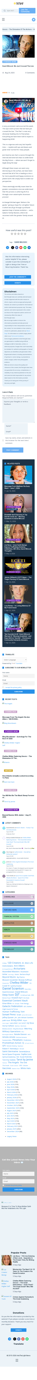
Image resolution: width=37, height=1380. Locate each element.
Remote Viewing (12, 1046)
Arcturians (19, 968)
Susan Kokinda (26, 1057)
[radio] (11, 234)
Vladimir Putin (16, 1068)
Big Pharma (21, 977)
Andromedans (7, 966)
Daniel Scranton (13, 988)
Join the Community (17, 277)
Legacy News (12, 1136)
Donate (18, 283)
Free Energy (24, 1003)
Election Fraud (6, 998)
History (8, 771)
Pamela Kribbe (7, 1040)
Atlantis (17, 974)
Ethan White (7, 1003)
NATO (29, 1034)
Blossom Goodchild (10, 980)
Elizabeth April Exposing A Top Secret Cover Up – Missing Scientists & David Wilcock (15, 517)
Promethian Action (11, 1043)
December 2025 (13, 1100)
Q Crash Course (29, 1043)
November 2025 (13, 1103)
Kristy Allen (16, 1020)
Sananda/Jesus (24, 1051)
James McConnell (27, 1015)
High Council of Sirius (10, 1009)
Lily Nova (30, 1023)
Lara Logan (5, 1023)
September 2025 (13, 1108)
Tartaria (4, 1063)
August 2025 (11, 1110)
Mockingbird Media (7, 1034)
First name (5, 672)
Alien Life (29, 963)
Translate (18, 663)
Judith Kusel (6, 1020)
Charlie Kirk (5, 983)
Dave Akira (28, 989)
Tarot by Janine (24, 1059)
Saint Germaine (10, 1051)
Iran (23, 1011)
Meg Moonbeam (18, 1029)
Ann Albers (19, 965)
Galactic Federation (12, 1006)
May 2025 (10, 1118)
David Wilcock (21, 242)
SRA (17, 1057)
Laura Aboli (13, 1023)
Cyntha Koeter (16, 986)
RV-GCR (22, 1049)
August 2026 (11, 1079)
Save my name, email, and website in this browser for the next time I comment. (18, 440)
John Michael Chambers (25, 1017)
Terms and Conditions (17, 336)
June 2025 (10, 1116)
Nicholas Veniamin (21, 1037)
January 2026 (11, 1097)
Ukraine (25, 1065)
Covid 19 (5, 986)
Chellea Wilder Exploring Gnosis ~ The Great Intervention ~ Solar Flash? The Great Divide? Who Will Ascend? (23, 1285)
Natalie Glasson (20, 1034)
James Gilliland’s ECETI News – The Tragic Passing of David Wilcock (17, 578)
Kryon (25, 1020)
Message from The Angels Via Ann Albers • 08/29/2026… (16, 718)
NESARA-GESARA (8, 1037)
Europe (17, 1003)
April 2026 (11, 1090)
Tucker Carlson (14, 1065)
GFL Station (28, 1006)
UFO (20, 1065)
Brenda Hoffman (25, 980)
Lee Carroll (22, 1023)
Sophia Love (26, 1054)
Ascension (24, 971)
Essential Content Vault (15, 1000)
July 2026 (10, 1082)
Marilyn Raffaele (8, 1026)
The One (23, 1062)
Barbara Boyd (25, 974)
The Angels (13, 1062)
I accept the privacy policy (13, 687)
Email (4, 680)
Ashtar (4, 974)
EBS (32, 995)
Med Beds (23, 1026)
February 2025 (12, 1126)
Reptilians (20, 1046)
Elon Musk (26, 998)
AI (23, 963)
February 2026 (12, 1095)
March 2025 (11, 1124)
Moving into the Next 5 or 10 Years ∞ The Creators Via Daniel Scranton (24, 1271)
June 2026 (10, 1084)
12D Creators (14, 962)
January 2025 (11, 1129)
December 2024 (13, 1131)
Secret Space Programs (11, 1054)
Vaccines (6, 1068)
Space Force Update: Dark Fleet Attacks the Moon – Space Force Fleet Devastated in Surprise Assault (20, 878)
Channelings (12, 481)
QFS (4, 1045)
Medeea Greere (7, 1029)
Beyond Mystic (9, 977)
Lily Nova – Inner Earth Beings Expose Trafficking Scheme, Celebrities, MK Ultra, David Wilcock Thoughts (17, 548)
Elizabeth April (17, 998)
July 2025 (10, 1113)
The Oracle (5, 1065)
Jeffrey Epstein (8, 1017)
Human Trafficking (11, 1011)
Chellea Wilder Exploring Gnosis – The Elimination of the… (17, 757)
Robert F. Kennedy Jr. (10, 1048)
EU (13, 1003)
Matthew (17, 1026)
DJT (17, 994)
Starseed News (9, 62)
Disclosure (12, 509)
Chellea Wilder (19, 982)
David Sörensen (8, 992)
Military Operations (11, 1031)
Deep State (8, 994)
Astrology (11, 974)
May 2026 (10, 1087)
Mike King (28, 1028)
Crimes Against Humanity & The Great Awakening (23, 1298)
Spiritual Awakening (8, 1057)
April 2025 (11, 1121)
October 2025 (12, 1105)
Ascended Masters (11, 971)
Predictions (27, 1040)
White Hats (26, 1068)
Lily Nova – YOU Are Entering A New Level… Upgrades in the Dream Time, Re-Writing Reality (24, 1259)
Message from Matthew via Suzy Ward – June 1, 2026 (17, 487)
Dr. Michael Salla (25, 995)
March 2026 (11, 1092)
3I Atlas (4, 963)
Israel (19, 1015)
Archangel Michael (7, 969)
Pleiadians (17, 1040)
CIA (30, 983)
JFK (16, 1017)
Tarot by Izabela (9, 1060)
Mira (22, 1031)
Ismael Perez (9, 1014)
